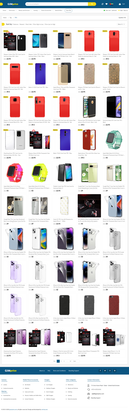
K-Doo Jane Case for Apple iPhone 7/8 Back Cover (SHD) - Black (64, 319)
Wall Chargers (49, 395)
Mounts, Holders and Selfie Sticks (33, 395)
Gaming (70, 395)
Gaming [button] (35, 10)
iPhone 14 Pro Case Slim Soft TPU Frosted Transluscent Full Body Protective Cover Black (113, 254)
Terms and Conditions (59, 370)
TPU (15, 17)
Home (4, 10)
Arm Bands (27, 384)
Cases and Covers (29, 391)
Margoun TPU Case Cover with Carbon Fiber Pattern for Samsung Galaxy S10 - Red (15, 88)
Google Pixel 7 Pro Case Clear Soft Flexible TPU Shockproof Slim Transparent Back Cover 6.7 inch (39, 221)
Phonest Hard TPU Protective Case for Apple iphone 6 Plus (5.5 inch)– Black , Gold (89, 121)
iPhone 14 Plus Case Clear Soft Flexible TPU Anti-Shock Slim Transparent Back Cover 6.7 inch (15, 254)
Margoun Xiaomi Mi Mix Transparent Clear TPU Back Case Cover (39, 154)
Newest (22, 24)
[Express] (15, 40)
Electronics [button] (12, 10)
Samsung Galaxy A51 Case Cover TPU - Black (112, 121)
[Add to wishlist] (106, 4)
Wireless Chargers (50, 399)
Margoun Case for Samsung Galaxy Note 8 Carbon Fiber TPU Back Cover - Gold (63, 55)
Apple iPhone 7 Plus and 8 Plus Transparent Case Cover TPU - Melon (64, 88)
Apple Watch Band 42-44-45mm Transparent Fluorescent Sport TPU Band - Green (113, 155)
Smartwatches (6, 395)
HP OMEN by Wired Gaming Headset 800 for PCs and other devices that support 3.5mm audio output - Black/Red (88, 221)
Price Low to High (50, 24)
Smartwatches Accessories (9, 399)
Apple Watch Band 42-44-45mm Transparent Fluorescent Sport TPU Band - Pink (14, 188)
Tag (10, 17)
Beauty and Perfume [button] (24, 10)
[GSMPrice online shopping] (13, 4)
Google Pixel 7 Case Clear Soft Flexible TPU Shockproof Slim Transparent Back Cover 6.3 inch (114, 188)
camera (5, 384)
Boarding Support (74, 370)
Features (15, 24)
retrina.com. (44, 409)
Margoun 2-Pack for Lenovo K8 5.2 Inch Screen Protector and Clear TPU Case (63, 352)
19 (70, 361)
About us (42, 370)
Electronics (70, 384)
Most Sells (29, 24)
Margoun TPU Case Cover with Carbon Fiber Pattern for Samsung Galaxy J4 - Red (89, 55)
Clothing (70, 391)
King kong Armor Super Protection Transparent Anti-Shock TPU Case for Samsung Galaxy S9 (13, 353)
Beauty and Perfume (73, 388)
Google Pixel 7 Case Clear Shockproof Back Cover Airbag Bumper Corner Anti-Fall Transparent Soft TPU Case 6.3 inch (89, 188)
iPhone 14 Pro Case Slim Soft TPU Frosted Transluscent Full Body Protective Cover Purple (14, 287)
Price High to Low (38, 24)
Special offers (58, 10)
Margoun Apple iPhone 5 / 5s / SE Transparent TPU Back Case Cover (111, 352)
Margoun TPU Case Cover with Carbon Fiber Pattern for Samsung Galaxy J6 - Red (114, 55)
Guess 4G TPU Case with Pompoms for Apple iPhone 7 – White (63, 220)
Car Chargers (49, 384)
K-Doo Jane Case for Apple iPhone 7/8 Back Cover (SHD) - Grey (89, 319)
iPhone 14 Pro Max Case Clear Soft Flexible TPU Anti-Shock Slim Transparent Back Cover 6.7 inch (64, 287)
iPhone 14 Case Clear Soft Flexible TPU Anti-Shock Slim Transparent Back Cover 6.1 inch (114, 220)
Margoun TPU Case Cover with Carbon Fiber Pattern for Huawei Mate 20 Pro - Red (15, 121)
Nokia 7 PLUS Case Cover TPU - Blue (62, 153)
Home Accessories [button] (46, 10)
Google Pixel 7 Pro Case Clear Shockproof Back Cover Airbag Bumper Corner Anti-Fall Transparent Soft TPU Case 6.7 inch (14, 221)
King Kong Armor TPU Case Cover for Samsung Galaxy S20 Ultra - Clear (13, 154)
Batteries (27, 388)
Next (74, 361)
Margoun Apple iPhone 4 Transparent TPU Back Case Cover (88, 352)
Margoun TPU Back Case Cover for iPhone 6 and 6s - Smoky (114, 88)
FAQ (49, 370)
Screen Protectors (29, 399)
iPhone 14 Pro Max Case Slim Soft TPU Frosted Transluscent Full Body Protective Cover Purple (14, 320)
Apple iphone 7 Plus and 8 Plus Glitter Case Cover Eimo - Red (89, 154)
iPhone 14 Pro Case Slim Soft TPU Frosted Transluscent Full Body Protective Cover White (39, 287)
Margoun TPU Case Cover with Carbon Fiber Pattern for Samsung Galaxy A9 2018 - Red (40, 121)
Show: (119, 24)
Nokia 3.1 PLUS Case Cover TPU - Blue (38, 87)
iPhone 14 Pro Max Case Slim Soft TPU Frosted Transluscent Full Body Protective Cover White (39, 320)
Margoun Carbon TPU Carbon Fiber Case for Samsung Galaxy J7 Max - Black (40, 55)
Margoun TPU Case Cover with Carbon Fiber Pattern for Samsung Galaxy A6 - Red (64, 121)
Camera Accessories (8, 388)
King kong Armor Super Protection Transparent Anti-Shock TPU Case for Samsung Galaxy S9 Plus (38, 353)
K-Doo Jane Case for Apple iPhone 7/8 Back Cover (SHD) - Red (114, 319)
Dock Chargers (50, 391)
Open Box (68, 10)
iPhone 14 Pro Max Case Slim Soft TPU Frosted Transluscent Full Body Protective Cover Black (113, 287)
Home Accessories (72, 399)
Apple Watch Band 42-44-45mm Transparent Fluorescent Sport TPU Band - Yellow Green (39, 188)
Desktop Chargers (50, 388)
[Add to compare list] (102, 4)
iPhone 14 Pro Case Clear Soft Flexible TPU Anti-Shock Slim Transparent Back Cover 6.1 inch (64, 254)
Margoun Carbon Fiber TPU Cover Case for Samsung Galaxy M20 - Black (14, 55)
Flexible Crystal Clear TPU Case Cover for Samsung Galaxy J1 (63, 187)
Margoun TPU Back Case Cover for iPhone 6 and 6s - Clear (89, 88)
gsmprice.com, (14, 409)
